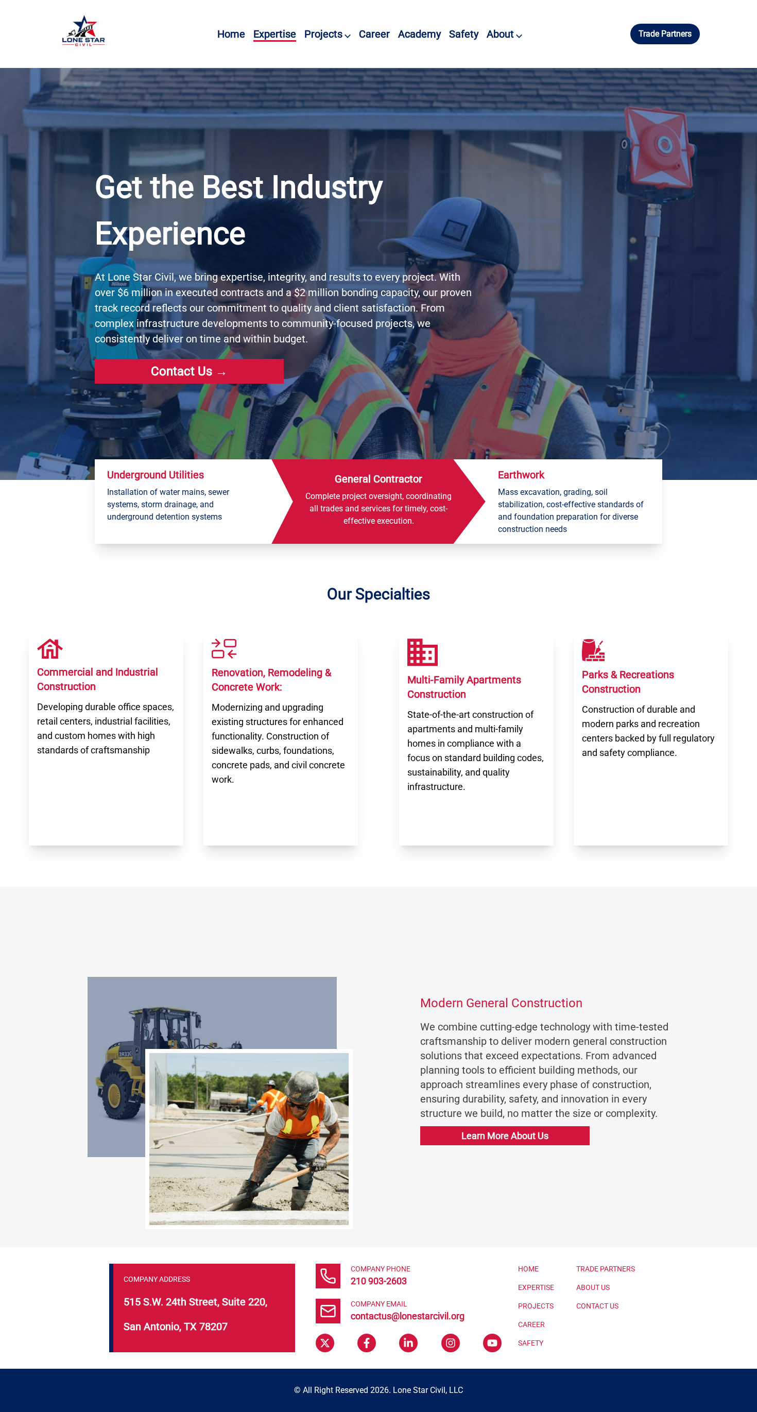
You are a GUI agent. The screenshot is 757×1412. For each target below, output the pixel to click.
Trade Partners (665, 34)
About (504, 34)
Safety (463, 34)
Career (374, 34)
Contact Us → (189, 371)
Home (231, 34)
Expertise (274, 34)
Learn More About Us (504, 1135)
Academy (419, 34)
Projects (327, 34)
